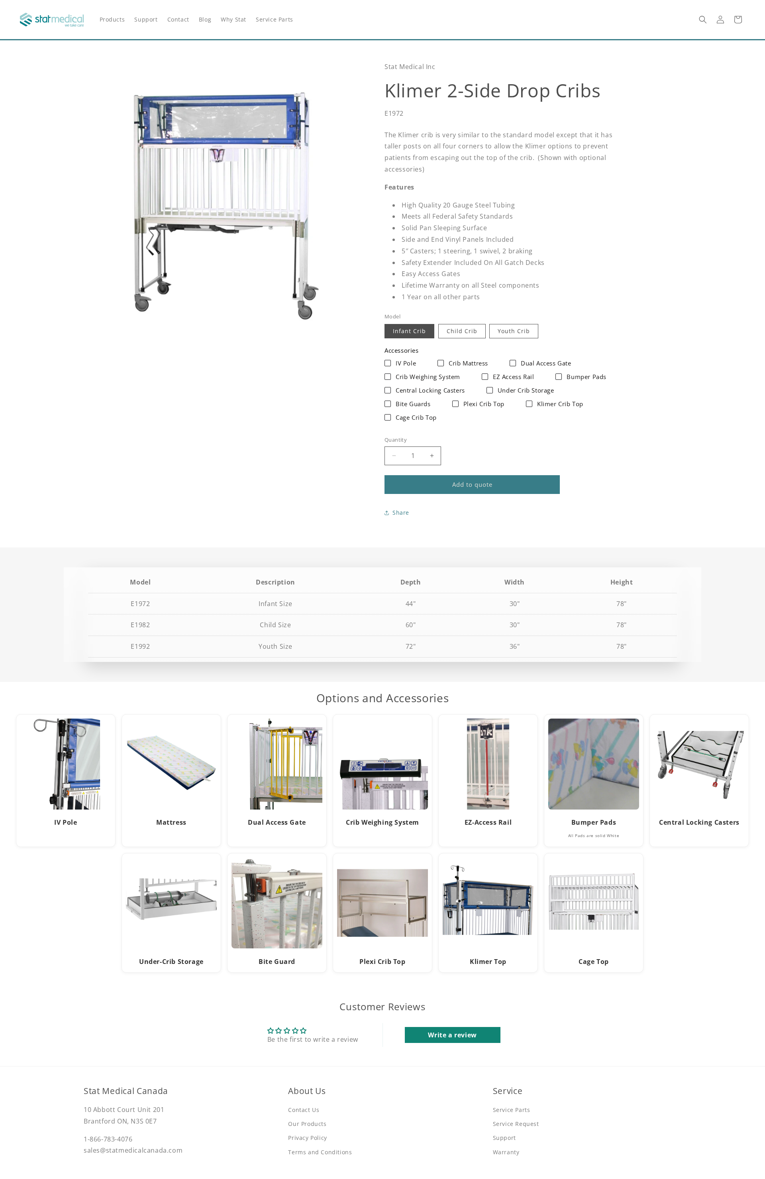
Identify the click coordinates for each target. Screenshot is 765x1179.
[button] (703, 19)
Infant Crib (409, 331)
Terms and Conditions (320, 1152)
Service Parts (511, 1110)
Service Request (516, 1124)
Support (504, 1137)
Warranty (506, 1152)
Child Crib (462, 331)
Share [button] (400, 512)
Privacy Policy (307, 1137)
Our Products (307, 1124)
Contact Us (303, 1110)
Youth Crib (514, 331)
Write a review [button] (452, 1035)
